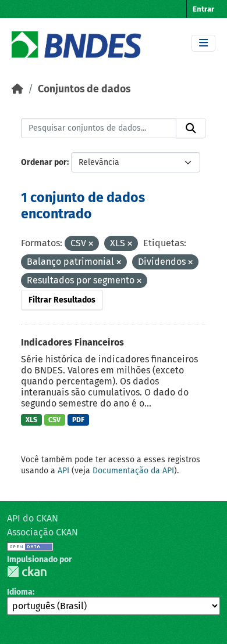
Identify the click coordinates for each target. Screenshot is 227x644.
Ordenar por (44, 162)
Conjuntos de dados (84, 89)
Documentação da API (133, 471)
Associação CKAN (42, 532)
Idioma (20, 592)
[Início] (17, 89)
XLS (31, 420)
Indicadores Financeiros (72, 342)
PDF (78, 420)
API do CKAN (32, 518)
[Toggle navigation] (203, 43)
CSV (54, 420)
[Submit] (191, 128)
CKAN (27, 572)
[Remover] (90, 244)
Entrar (203, 9)
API (63, 471)
